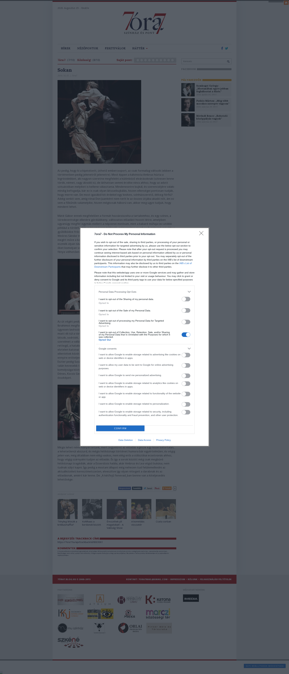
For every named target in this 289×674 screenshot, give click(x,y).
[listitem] (144, 291)
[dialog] (144, 337)
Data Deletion (125, 440)
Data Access (144, 440)
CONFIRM (120, 428)
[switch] (186, 299)
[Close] (202, 234)
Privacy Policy (163, 440)
